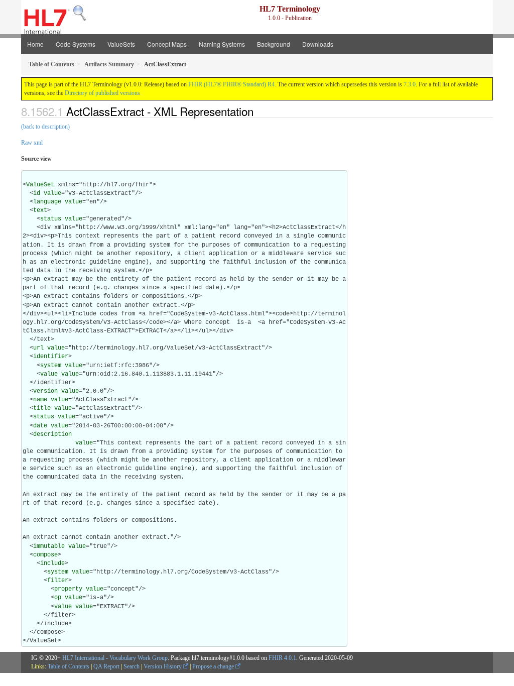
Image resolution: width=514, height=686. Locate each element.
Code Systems (75, 44)
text (40, 210)
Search (131, 666)
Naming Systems (222, 44)
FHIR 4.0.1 (282, 657)
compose (45, 554)
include (52, 563)
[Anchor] (259, 111)
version (45, 391)
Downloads (317, 44)
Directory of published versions (102, 92)
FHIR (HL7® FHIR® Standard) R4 (231, 84)
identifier (50, 356)
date (40, 425)
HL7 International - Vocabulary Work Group (115, 657)
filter (57, 580)
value (52, 193)
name (40, 399)
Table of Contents (68, 666)
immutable (49, 546)
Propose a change (213, 666)
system (50, 365)
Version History (163, 666)
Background (273, 44)
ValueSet (40, 184)
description (52, 434)
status (50, 218)
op (57, 597)
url (38, 348)
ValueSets (121, 44)
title (42, 408)
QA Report (106, 666)
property (68, 589)
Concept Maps (167, 44)
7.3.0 (410, 84)
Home (35, 44)
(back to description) (45, 126)
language (47, 201)
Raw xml (32, 142)
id (36, 193)
